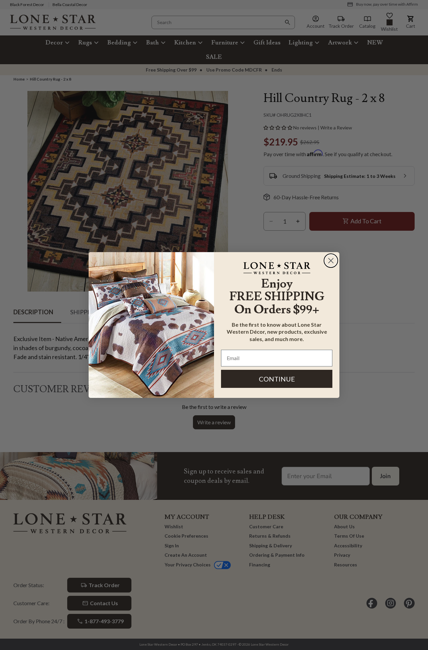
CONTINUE (277, 379)
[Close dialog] (331, 260)
